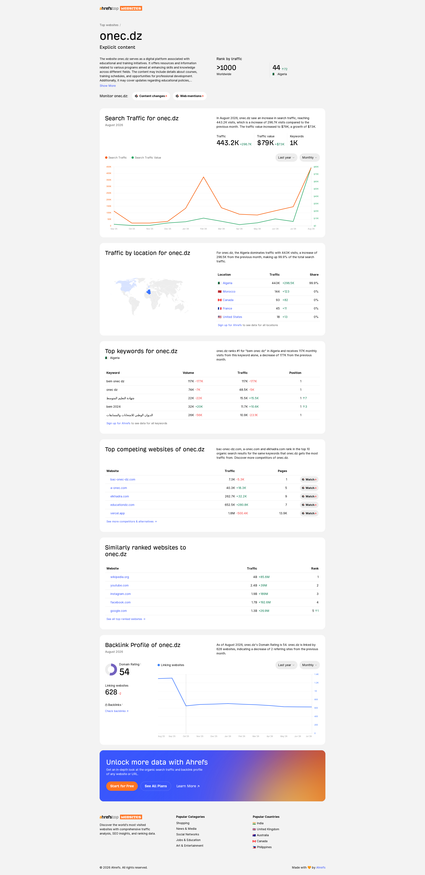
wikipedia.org (119, 577)
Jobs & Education (188, 840)
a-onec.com (118, 488)
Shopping (182, 823)
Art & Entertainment (189, 845)
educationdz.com (122, 504)
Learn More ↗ (188, 786)
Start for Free (122, 786)
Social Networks (187, 834)
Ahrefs (320, 867)
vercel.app (117, 513)
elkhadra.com (119, 496)
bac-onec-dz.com (122, 479)
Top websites (109, 25)
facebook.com (120, 602)
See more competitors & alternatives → (131, 521)
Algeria (227, 283)
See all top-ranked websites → (125, 619)
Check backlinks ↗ (116, 711)
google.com (118, 610)
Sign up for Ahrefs (230, 325)
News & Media (186, 828)
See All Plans (156, 786)
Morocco (229, 291)
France (227, 308)
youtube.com (119, 585)
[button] (140, 664)
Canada (228, 300)
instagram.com (120, 594)
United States (232, 317)
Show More (108, 85)
